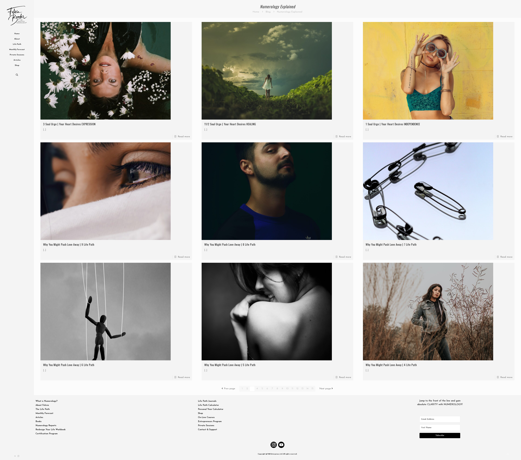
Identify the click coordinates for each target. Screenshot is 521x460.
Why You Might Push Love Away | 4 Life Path (391, 365)
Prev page (229, 388)
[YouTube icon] (15, 456)
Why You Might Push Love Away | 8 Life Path (229, 244)
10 (287, 388)
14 (307, 388)
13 (302, 388)
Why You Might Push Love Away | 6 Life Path (68, 365)
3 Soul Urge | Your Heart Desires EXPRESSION (69, 124)
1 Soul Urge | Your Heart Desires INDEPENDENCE (393, 124)
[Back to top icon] (508, 454)
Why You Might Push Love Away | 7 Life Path (391, 244)
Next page (325, 388)
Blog (268, 12)
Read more (184, 136)
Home (256, 12)
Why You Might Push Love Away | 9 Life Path (68, 244)
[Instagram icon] (18, 456)
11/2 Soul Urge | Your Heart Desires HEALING (230, 124)
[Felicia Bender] (17, 15)
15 (312, 388)
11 (292, 388)
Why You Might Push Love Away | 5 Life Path (229, 365)
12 (297, 388)
